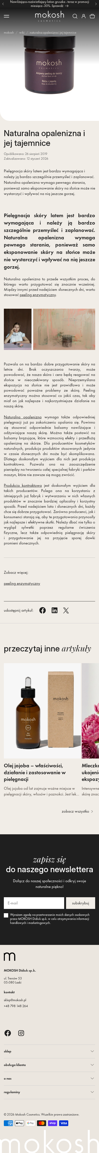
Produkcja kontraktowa (23, 485)
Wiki (22, 32)
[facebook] (8, 1033)
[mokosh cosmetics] (49, 16)
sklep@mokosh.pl (15, 1000)
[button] (75, 16)
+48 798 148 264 (16, 1006)
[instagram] (21, 1033)
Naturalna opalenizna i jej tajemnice (53, 32)
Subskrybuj (80, 903)
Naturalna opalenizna (23, 417)
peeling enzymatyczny (38, 294)
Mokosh (9, 32)
